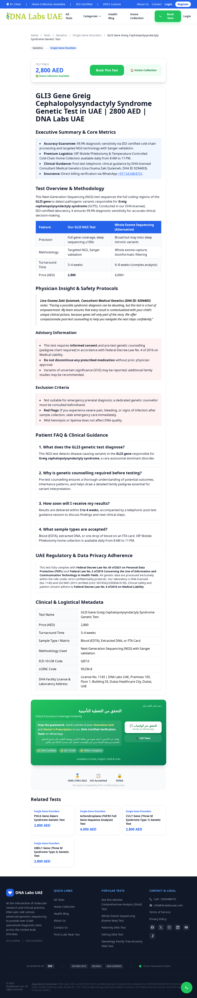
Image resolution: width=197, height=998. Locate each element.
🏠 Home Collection (143, 70)
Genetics (61, 35)
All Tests (69, 16)
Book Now (170, 16)
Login (168, 4)
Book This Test (107, 70)
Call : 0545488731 (165, 899)
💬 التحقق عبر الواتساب (143, 727)
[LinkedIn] (178, 927)
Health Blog (112, 16)
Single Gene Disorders (87, 35)
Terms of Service (159, 912)
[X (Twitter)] (161, 927)
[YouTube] (186, 927)
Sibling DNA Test (112, 934)
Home (34, 35)
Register (183, 4)
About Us (143, 4)
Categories (90, 16)
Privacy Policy (157, 919)
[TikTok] (152, 936)
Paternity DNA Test (114, 927)
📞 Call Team (143, 738)
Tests (47, 35)
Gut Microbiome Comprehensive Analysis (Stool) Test (122, 904)
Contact (157, 4)
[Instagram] (169, 927)
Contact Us (61, 927)
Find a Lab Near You (67, 934)
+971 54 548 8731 (130, 174)
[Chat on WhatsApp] (186, 987)
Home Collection (137, 16)
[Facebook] (152, 927)
